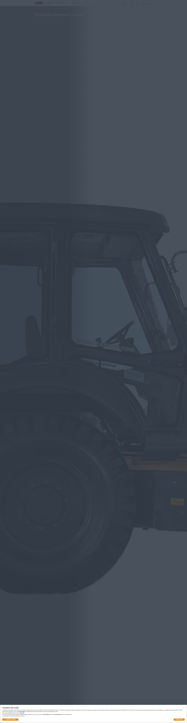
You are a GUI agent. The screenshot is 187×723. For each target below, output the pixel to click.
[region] (93, 714)
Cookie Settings (10, 719)
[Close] (184, 708)
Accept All (179, 719)
